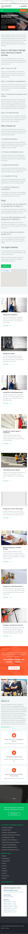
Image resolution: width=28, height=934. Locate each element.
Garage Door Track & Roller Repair (9, 840)
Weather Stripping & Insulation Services (10, 842)
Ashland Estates (5, 858)
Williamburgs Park (6, 861)
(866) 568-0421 (24, 6)
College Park (4, 870)
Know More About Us (5, 727)
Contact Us (13, 2)
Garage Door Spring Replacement (9, 832)
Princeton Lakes (5, 875)
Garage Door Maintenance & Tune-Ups (10, 849)
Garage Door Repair (6, 830)
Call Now (4, 27)
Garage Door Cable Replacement (9, 844)
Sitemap (7, 928)
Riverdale (4, 856)
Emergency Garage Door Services (9, 847)
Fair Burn (4, 863)
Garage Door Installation (7, 827)
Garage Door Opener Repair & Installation (11, 835)
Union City (4, 865)
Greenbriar (4, 878)
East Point (4, 873)
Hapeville (4, 868)
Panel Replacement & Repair (8, 837)
